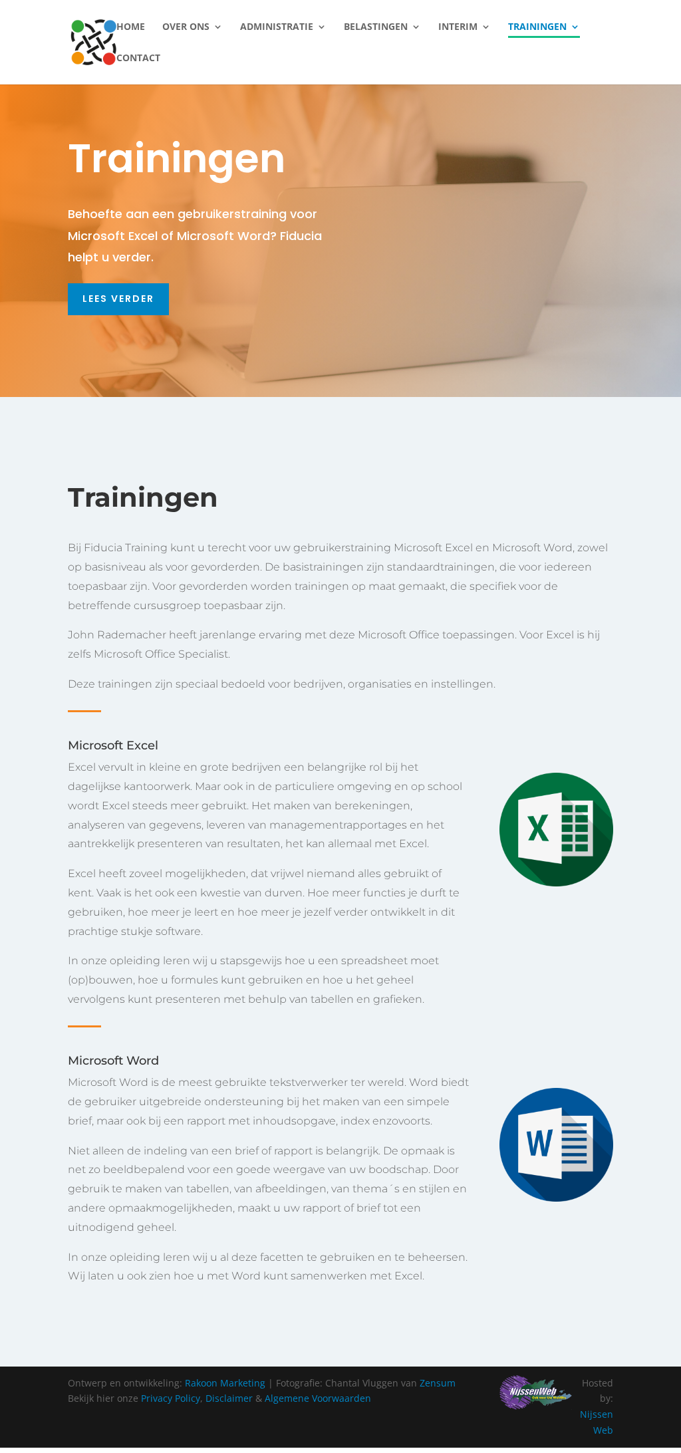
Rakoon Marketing (225, 1383)
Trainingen (537, 27)
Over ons (185, 27)
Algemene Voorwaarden (318, 1398)
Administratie (276, 27)
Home (130, 27)
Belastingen (376, 27)
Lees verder (118, 298)
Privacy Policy (170, 1398)
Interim (457, 27)
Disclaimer (229, 1398)
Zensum (438, 1383)
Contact (138, 58)
